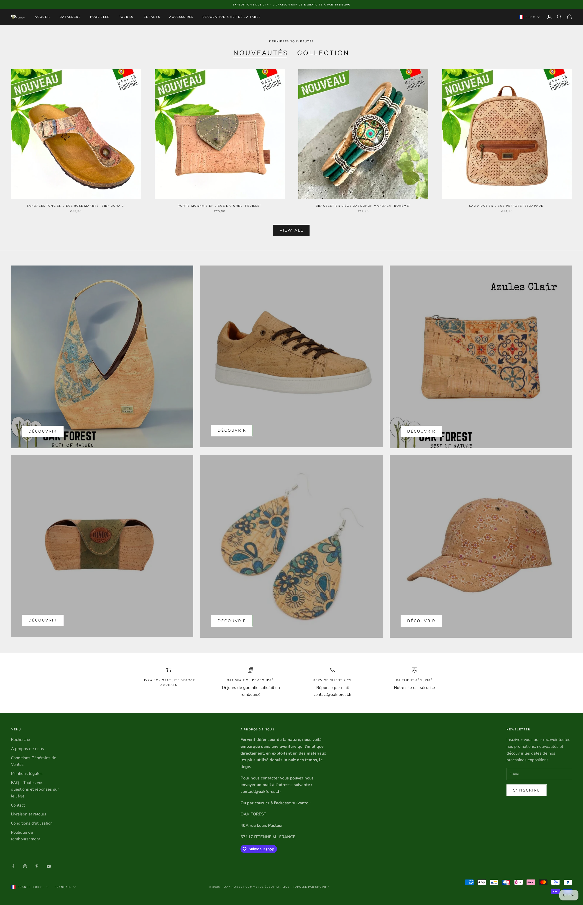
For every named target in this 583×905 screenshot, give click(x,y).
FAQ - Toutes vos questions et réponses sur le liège (35, 789)
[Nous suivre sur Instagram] (25, 866)
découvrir (232, 430)
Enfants (152, 16)
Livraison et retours (28, 814)
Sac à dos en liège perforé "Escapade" (507, 205)
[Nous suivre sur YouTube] (48, 866)
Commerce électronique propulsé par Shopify (287, 886)
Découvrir (42, 431)
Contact (18, 805)
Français (63, 887)
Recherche (20, 739)
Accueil (43, 16)
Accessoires (181, 16)
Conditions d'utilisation (32, 823)
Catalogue (70, 16)
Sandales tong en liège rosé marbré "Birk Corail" (76, 205)
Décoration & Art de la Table (231, 16)
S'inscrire (526, 790)
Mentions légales (27, 773)
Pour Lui (127, 16)
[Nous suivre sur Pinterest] (37, 866)
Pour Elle (100, 16)
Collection (323, 53)
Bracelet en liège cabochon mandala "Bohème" (363, 205)
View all (291, 230)
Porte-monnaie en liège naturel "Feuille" (219, 205)
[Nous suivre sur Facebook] (13, 866)
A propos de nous (27, 748)
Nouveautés (260, 53)
